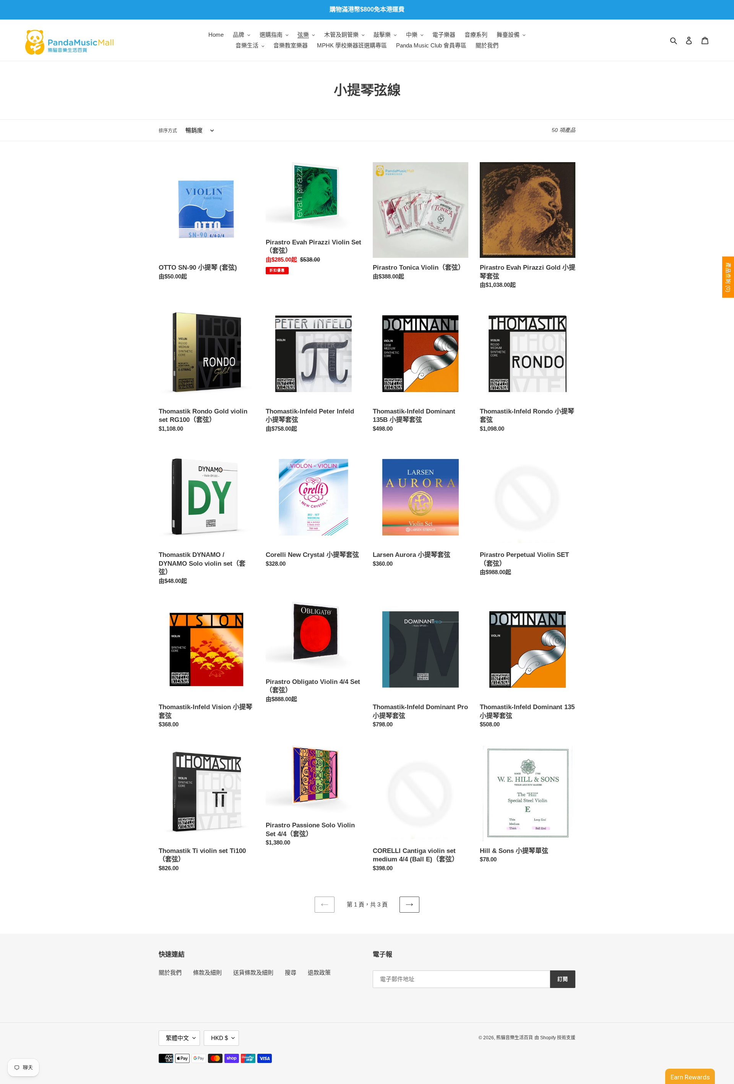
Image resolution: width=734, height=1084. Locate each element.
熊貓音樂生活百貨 (514, 1037)
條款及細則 (207, 972)
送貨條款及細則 (253, 972)
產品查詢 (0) (728, 277)
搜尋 (290, 972)
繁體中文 (177, 1038)
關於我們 (170, 972)
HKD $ (219, 1038)
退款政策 (319, 972)
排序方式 (168, 130)
